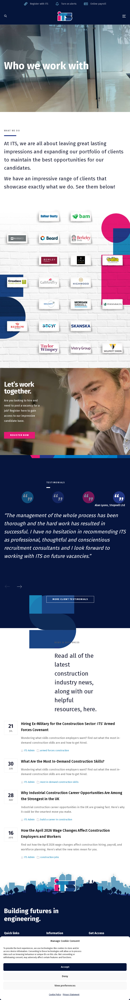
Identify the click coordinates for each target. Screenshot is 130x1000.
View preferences (65, 985)
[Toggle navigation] (105, 16)
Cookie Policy (55, 994)
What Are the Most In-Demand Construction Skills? (62, 761)
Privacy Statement (71, 994)
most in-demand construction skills (59, 782)
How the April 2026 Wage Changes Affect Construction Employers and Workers (65, 833)
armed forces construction (54, 750)
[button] (5, 16)
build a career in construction (56, 819)
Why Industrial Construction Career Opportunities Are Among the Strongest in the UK (71, 796)
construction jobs (49, 857)
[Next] (19, 586)
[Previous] (7, 586)
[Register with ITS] (36, 4)
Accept (65, 966)
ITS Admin (29, 750)
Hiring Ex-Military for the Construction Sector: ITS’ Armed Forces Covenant (68, 727)
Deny (65, 976)
